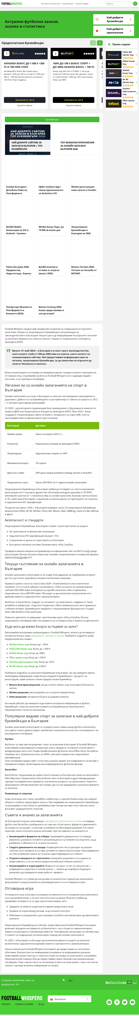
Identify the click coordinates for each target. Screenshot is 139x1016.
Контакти (6, 1004)
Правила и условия (24, 1004)
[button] (93, 43)
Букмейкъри (68, 3)
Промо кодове (82, 3)
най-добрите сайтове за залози (47, 635)
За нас (41, 1004)
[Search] (135, 3)
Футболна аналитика (51, 3)
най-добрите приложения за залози (63, 821)
